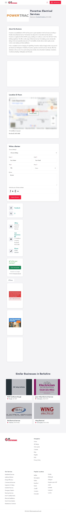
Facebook (17, 208)
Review (10, 172)
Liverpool (50, 490)
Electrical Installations (10, 498)
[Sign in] (47, 2)
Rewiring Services (9, 493)
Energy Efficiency (9, 480)
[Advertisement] (33, 74)
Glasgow (50, 479)
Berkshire (43, 17)
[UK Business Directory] (15, 322)
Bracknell (38, 17)
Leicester (50, 487)
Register (36, 455)
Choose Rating (12, 149)
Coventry (36, 491)
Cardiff (35, 488)
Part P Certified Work (10, 495)
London (50, 493)
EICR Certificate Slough (14, 397)
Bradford (36, 483)
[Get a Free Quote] (15, 295)
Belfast (35, 475)
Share (11, 280)
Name (10, 157)
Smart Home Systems (10, 501)
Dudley (49, 474)
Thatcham (11, 422)
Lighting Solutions (9, 477)
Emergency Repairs (9, 490)
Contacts (36, 449)
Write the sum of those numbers (16, 187)
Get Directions (17, 234)
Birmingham (37, 478)
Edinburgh (50, 477)
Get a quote (37, 447)
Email (35, 157)
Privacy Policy (37, 460)
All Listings (36, 444)
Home (35, 441)
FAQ (35, 457)
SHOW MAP (33, 113)
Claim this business (15, 267)
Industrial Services (9, 488)
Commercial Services (10, 482)
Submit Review (15, 197)
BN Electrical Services (13, 421)
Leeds (49, 485)
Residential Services (9, 474)
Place (35, 164)
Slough (10, 399)
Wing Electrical (39, 421)
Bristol (35, 486)
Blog (35, 452)
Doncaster (36, 494)
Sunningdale (40, 422)
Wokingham (39, 399)
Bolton (35, 480)
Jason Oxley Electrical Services (44, 397)
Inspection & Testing (9, 485)
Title (10, 164)
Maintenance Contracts (10, 503)
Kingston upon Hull (52, 482)
